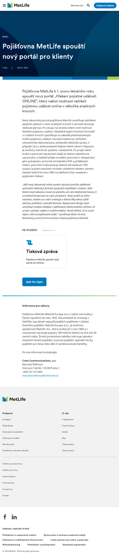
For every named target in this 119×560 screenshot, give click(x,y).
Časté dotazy (7, 426)
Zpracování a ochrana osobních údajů (65, 535)
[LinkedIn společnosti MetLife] (14, 517)
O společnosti (67, 420)
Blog (64, 438)
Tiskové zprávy (68, 444)
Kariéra (65, 432)
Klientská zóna (8, 483)
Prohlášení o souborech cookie (19, 535)
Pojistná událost (8, 477)
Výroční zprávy (68, 451)
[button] (4, 5)
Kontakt (5, 496)
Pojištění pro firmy (10, 470)
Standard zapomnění (74, 545)
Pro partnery (7, 489)
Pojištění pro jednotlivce (12, 464)
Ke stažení (6, 420)
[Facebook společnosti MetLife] (4, 517)
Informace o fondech (11, 438)
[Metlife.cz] (14, 400)
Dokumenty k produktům (12, 432)
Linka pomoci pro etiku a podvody (69, 540)
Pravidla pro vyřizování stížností (15, 451)
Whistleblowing (11, 545)
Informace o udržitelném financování (22, 540)
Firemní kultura (68, 426)
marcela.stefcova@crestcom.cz (40, 375)
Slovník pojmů (8, 444)
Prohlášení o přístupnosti (41, 545)
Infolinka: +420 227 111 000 (15, 529)
